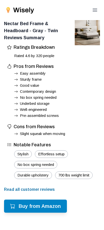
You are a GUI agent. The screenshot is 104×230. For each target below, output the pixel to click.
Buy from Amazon (40, 206)
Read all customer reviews (29, 189)
